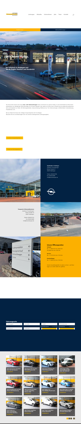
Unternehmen (48, 14)
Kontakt (66, 14)
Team (59, 14)
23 (74, 418)
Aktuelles (39, 14)
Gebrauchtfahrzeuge (60, 29)
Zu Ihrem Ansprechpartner (13, 138)
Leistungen (31, 14)
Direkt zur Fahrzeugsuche (13, 149)
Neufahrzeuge (19, 29)
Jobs (55, 14)
